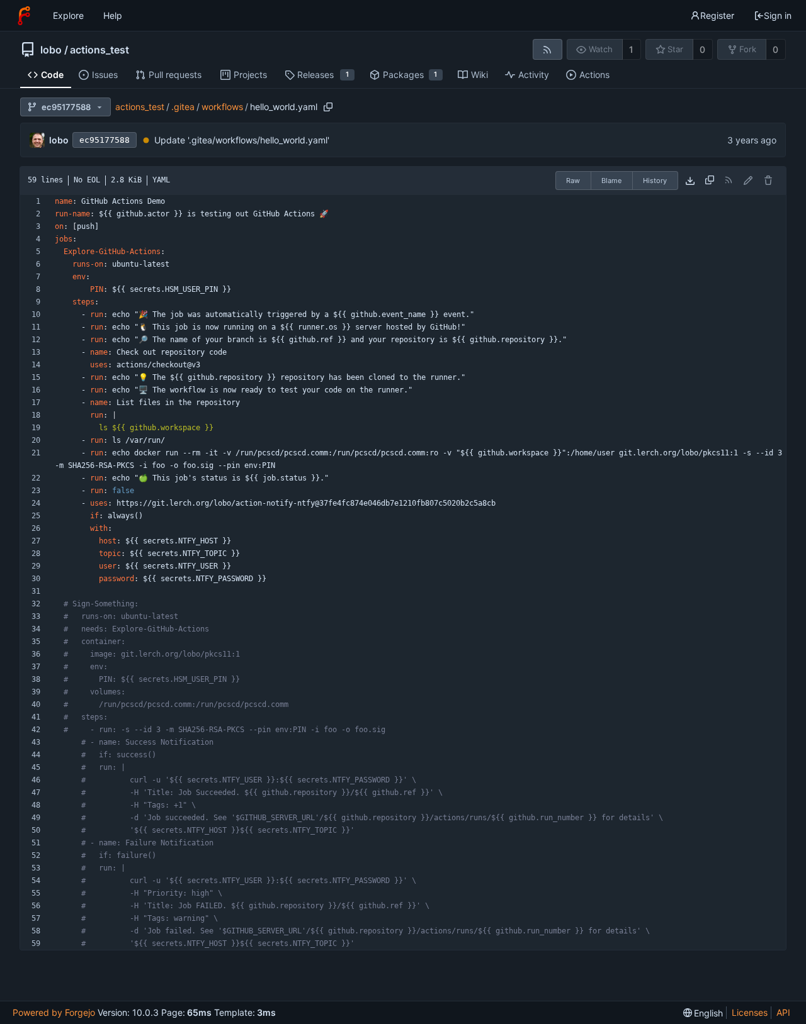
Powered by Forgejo (54, 1012)
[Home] (24, 15)
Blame (611, 180)
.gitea (183, 106)
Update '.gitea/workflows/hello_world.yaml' (241, 140)
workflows (222, 106)
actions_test (99, 49)
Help (112, 15)
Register (717, 15)
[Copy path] (328, 107)
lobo (51, 49)
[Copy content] (709, 180)
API (783, 1012)
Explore (68, 15)
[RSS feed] (547, 49)
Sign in (778, 15)
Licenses (750, 1012)
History (655, 180)
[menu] (703, 1013)
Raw (573, 180)
